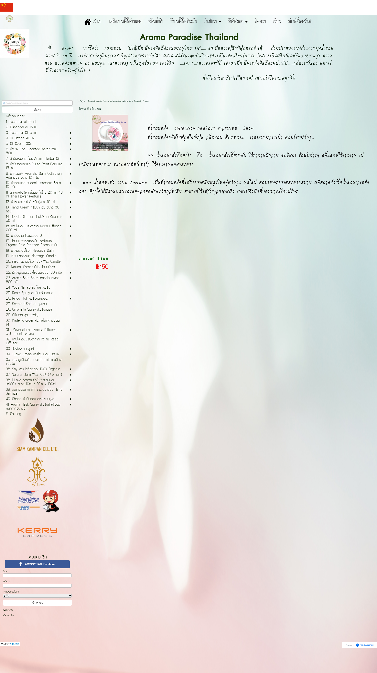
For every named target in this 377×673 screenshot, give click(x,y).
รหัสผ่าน (6, 581)
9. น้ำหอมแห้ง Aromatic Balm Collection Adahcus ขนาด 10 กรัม (108, 101)
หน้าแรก (81, 101)
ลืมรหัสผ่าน (8, 609)
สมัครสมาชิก (8, 615)
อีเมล (5, 571)
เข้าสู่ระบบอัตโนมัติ (11, 591)
